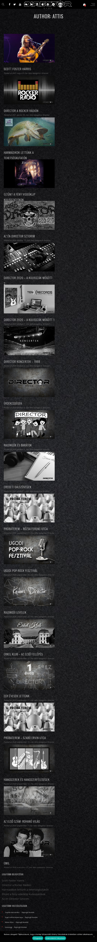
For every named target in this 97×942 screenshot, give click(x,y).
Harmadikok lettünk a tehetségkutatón (25, 889)
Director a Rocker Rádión (16, 885)
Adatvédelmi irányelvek (55, 938)
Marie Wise (9, 922)
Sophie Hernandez (12, 912)
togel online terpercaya (14, 917)
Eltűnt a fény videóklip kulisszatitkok (23, 894)
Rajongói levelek (28, 912)
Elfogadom (37, 938)
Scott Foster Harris (13, 880)
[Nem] (94, 936)
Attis (30, 73)
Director (44, 73)
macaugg (8, 927)
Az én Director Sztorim (15, 898)
